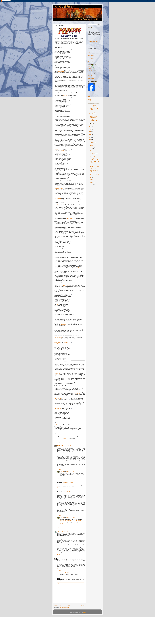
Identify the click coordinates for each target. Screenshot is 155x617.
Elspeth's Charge (66, 285)
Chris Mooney (90, 68)
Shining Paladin (57, 97)
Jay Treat (62, 471)
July (91, 150)
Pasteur (59, 445)
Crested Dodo (69, 218)
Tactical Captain (57, 361)
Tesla (89, 96)
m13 (58, 439)
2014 (90, 137)
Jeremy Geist (90, 58)
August (91, 148)
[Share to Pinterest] (74, 438)
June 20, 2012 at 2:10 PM (68, 491)
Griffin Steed (65, 95)
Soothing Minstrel (76, 393)
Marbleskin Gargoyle (58, 188)
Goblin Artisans (90, 82)
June (91, 151)
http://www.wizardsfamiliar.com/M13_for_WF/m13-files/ (70, 520)
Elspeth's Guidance (57, 334)
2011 (90, 186)
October (91, 145)
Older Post (82, 605)
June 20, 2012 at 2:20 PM (65, 531)
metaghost (90, 75)
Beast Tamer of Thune (58, 149)
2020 (90, 128)
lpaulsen (91, 106)
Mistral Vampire (61, 71)
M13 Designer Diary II (94, 153)
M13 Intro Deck (92, 156)
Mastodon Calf (62, 150)
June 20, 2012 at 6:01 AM (68, 482)
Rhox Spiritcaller (57, 198)
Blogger (84, 612)
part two (67, 434)
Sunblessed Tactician (58, 337)
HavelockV (90, 66)
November (92, 143)
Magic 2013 (90, 100)
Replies (60, 469)
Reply (59, 478)
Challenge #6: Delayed (94, 154)
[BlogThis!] (70, 438)
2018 (90, 131)
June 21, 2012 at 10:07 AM (71, 471)
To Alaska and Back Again (94, 166)
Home (70, 605)
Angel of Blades (57, 398)
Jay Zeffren (90, 54)
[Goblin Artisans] (91, 90)
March (91, 180)
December (92, 142)
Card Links (90, 43)
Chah (89, 59)
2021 (90, 126)
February (92, 182)
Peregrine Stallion (57, 373)
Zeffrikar (89, 97)
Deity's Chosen (57, 408)
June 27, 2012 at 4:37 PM (68, 572)
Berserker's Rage (73, 268)
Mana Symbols (95, 43)
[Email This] (69, 438)
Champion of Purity (58, 342)
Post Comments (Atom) (64, 607)
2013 (90, 139)
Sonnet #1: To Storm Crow (95, 173)
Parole (58, 304)
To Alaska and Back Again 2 (95, 159)
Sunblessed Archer (58, 255)
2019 (90, 129)
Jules (58, 531)
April (91, 179)
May (91, 177)
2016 (90, 134)
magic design (62, 439)
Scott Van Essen (91, 74)
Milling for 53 (95, 108)
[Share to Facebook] (73, 438)
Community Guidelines (93, 41)
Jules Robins (90, 70)
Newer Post (57, 605)
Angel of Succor (63, 324)
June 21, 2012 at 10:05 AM (71, 517)
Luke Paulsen (90, 61)
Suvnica (89, 99)
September (92, 147)
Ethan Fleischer (91, 72)
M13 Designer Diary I (94, 158)
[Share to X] (72, 438)
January (91, 184)
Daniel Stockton (91, 78)
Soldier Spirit (56, 49)
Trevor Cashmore (91, 55)
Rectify (55, 424)
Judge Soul (79, 117)
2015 (90, 136)
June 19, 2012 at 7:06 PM (66, 445)
